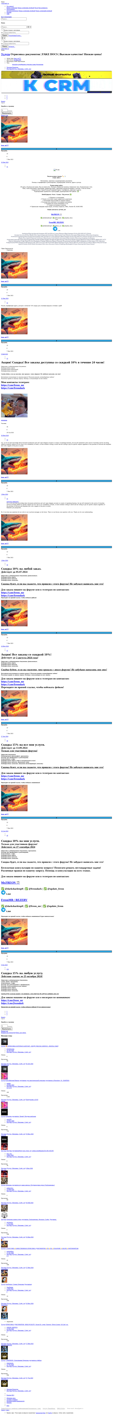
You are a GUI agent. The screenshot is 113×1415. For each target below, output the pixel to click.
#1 (7, 166)
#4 (7, 440)
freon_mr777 (17, 58)
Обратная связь (11, 1398)
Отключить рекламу (94, 92)
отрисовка (29, 64)
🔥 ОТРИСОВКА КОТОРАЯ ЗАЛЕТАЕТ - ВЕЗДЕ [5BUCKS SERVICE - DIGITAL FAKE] (32, 1046)
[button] (3, 2)
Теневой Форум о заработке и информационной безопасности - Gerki (21, 1408)
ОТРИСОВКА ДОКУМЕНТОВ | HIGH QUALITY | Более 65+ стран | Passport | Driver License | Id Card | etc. (37, 1324)
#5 (7, 498)
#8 (7, 741)
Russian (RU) (10, 1395)
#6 (7, 565)
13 (7, 1088)
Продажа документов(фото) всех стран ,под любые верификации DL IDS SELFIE (30, 1150)
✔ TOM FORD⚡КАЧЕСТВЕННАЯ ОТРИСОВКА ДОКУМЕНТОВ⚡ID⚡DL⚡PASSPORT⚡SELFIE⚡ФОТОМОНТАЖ (42, 1248)
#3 (7, 358)
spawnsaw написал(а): (13, 501)
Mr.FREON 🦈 (56, 214)
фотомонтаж (39, 64)
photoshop (15, 64)
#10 (8, 969)
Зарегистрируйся (40, 1413)
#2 (7, 303)
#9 (7, 835)
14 (9, 1088)
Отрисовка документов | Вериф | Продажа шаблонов (21, 1116)
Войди (50, 1413)
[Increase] (9, 1026)
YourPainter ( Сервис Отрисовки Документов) (19, 1284)
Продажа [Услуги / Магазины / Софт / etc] (19, 1052)
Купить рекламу (105, 92)
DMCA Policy (61, 1408)
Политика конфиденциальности (15, 1401)
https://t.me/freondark (13, 684)
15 (11, 1088)
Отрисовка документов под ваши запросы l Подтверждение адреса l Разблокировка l (30, 1185)
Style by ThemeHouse (49, 1408)
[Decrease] (11, 1026)
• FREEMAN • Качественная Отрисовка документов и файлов (23, 1360)
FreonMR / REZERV (56, 222)
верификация (22, 64)
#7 (7, 650)
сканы (34, 64)
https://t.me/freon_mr (12, 385)
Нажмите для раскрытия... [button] (14, 507)
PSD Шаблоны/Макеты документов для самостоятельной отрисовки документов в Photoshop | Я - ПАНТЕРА (37, 1080)
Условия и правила (12, 1399)
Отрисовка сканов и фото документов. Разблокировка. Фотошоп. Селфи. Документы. (32, 1219)
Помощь (9, 1402)
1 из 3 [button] (3, 103)
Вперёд (3, 101)
